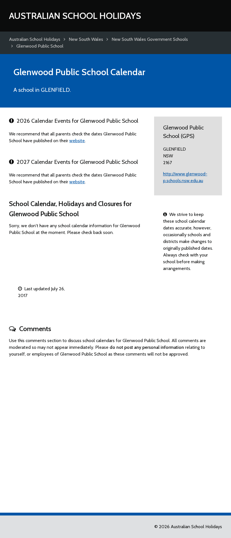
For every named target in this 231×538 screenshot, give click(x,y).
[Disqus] (115, 432)
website (77, 140)
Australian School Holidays (75, 15)
